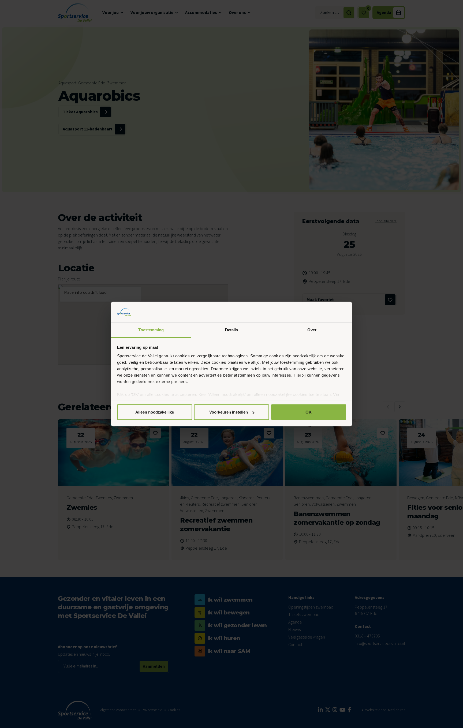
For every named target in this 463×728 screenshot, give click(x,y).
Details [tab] (231, 329)
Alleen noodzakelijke (154, 412)
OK (308, 412)
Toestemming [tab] (151, 329)
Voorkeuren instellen (228, 412)
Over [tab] (311, 329)
